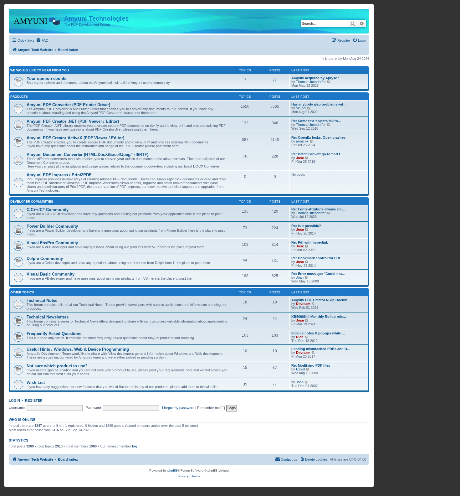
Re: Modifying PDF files (310, 365)
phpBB (172, 470)
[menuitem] (42, 40)
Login (14, 400)
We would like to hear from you (39, 70)
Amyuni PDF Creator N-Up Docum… (321, 300)
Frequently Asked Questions (54, 333)
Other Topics (22, 292)
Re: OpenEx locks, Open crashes (318, 137)
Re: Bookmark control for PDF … (318, 258)
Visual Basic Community (50, 274)
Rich (300, 337)
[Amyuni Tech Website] (37, 20)
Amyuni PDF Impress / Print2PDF (59, 175)
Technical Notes (42, 300)
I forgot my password (178, 408)
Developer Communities (31, 201)
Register (34, 400)
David (300, 369)
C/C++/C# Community (48, 209)
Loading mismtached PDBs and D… (320, 349)
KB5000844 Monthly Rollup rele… (318, 316)
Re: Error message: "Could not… (318, 274)
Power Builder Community (52, 226)
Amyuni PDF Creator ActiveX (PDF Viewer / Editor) (75, 138)
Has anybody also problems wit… (319, 104)
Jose (300, 158)
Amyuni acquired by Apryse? (315, 78)
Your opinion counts (46, 78)
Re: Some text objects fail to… (316, 121)
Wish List (36, 382)
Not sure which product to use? (57, 366)
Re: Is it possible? (306, 226)
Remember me (209, 408)
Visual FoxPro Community (52, 242)
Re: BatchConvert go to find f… (317, 154)
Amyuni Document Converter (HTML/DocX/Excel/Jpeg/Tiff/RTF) (87, 154)
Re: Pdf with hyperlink (309, 242)
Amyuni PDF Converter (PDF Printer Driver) (68, 104)
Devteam (303, 304)
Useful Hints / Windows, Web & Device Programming (78, 349)
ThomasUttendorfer (311, 82)
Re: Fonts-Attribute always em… (318, 209)
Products (19, 96)
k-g (134, 446)
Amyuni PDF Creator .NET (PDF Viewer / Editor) (73, 121)
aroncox (302, 141)
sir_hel (301, 108)
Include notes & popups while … (318, 333)
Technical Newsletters (48, 317)
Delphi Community (45, 258)
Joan (300, 277)
